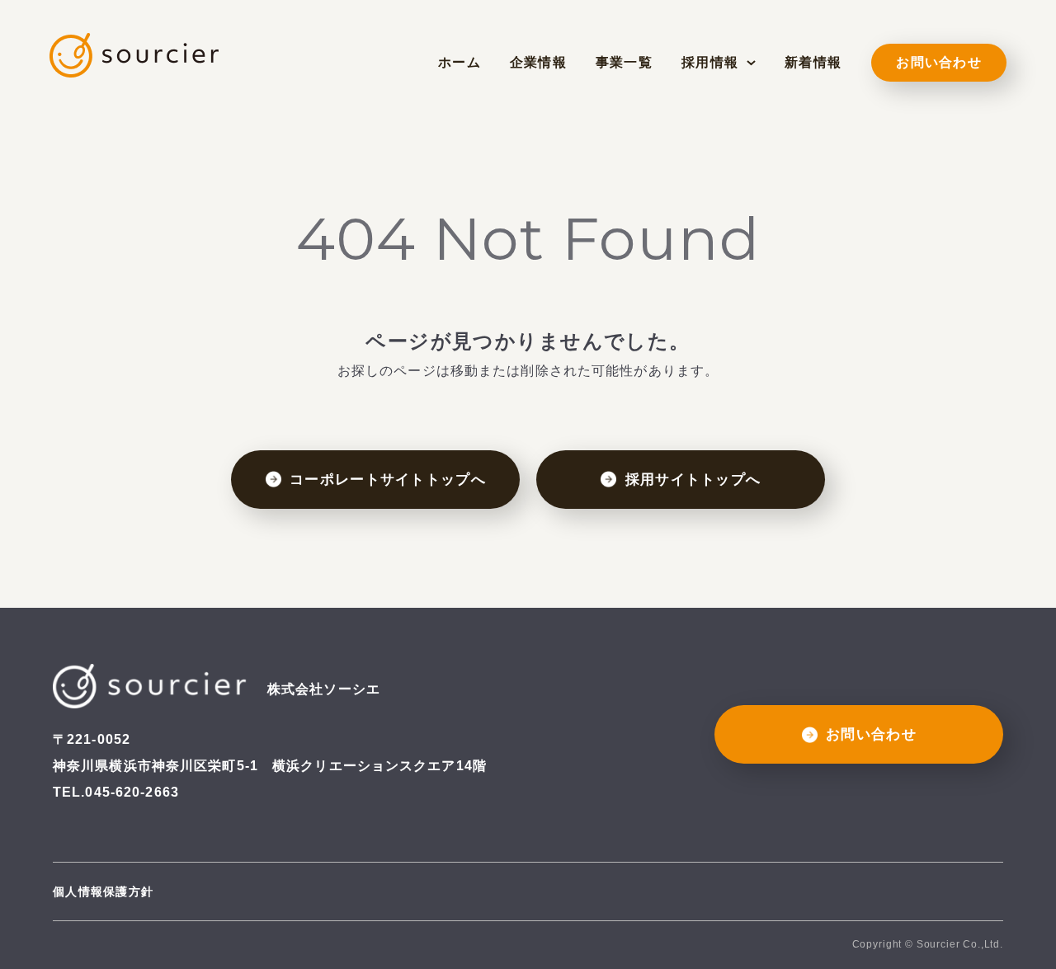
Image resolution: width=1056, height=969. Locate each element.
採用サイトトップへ (693, 479)
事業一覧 (624, 62)
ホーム (459, 62)
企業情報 (538, 62)
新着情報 (813, 62)
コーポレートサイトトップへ (388, 479)
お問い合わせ (939, 62)
